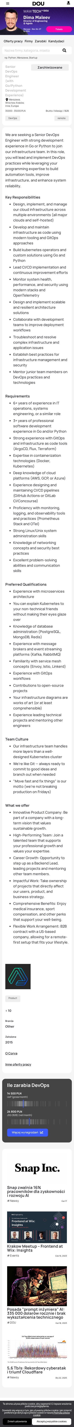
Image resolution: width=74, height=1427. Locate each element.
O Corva (11, 1053)
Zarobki (40, 41)
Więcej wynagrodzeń (25, 1132)
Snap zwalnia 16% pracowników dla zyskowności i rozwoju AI (36, 1191)
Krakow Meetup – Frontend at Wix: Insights (35, 1248)
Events (14, 1255)
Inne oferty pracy (18, 1064)
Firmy (29, 41)
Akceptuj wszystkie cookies (52, 1421)
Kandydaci (56, 41)
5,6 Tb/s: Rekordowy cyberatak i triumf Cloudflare (36, 1370)
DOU (13, 1322)
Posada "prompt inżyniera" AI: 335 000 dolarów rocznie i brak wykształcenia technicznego (36, 1313)
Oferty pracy (13, 41)
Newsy (14, 1201)
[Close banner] (71, 8)
